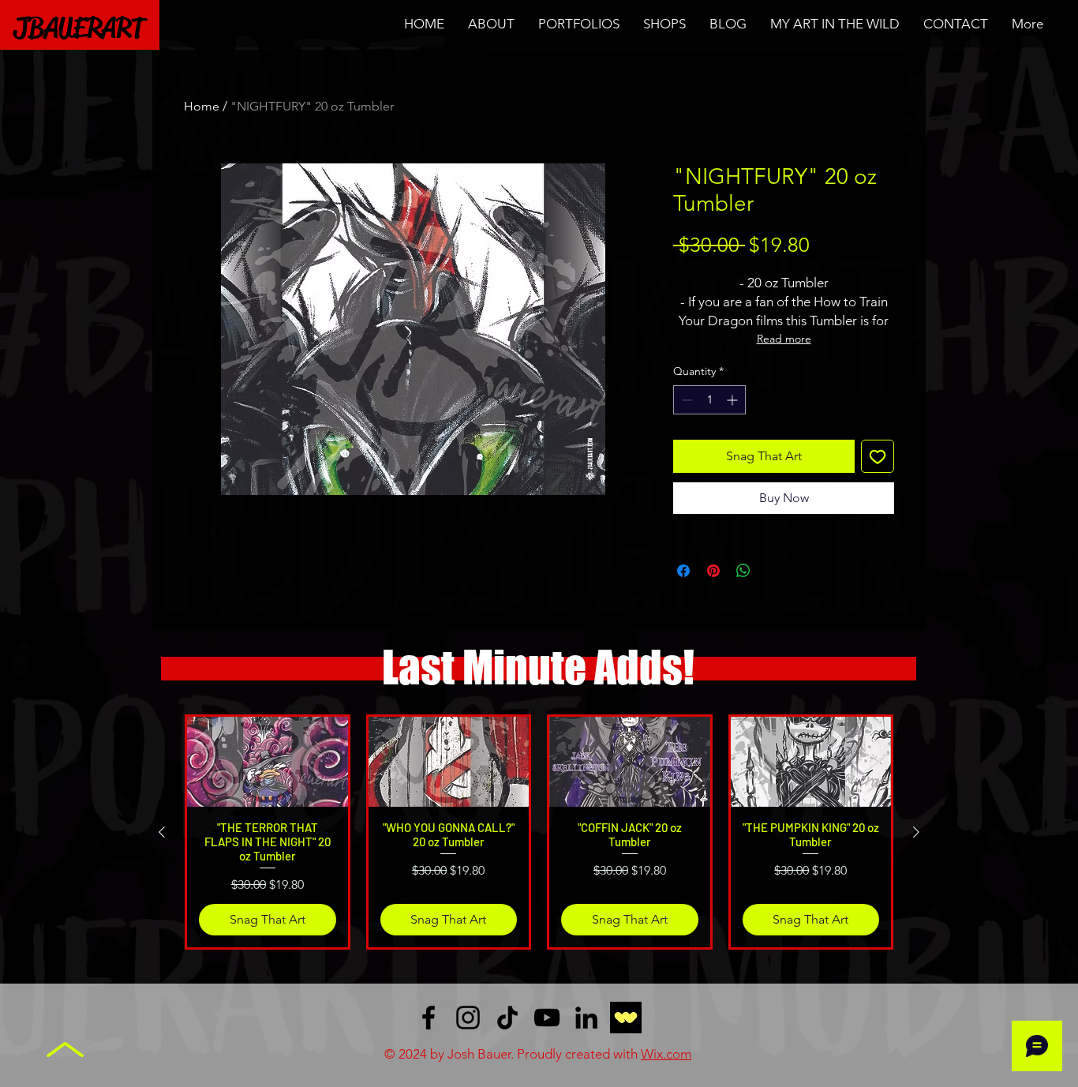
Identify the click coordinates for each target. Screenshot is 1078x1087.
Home (201, 106)
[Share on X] (773, 570)
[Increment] (733, 400)
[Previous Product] (161, 832)
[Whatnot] (626, 1017)
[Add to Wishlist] (877, 456)
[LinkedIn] (586, 1017)
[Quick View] (267, 762)
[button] (578, 23)
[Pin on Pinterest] (713, 570)
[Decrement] (685, 400)
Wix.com (666, 1054)
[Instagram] (468, 1017)
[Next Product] (916, 832)
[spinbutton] (709, 400)
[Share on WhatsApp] (743, 570)
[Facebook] (428, 1017)
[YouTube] (547, 1017)
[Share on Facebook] (683, 570)
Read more (784, 339)
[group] (539, 832)
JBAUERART (78, 27)
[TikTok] (507, 1017)
